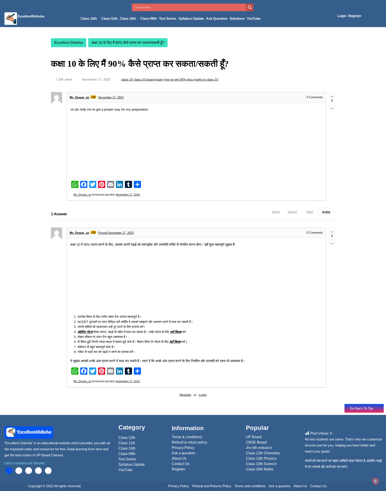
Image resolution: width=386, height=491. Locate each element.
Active (326, 211)
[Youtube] (38, 470)
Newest (292, 211)
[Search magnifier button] (250, 7)
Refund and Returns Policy (211, 486)
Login (342, 16)
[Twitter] (18, 470)
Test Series (167, 18)
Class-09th (148, 18)
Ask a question (279, 486)
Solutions (237, 18)
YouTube (253, 18)
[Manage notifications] (375, 481)
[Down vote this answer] (332, 242)
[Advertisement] (196, 146)
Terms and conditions (250, 486)
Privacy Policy (178, 486)
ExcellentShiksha (30, 16)
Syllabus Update (191, 18)
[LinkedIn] (28, 470)
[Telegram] (48, 470)
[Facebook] (9, 470)
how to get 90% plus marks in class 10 (191, 79)
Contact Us (318, 486)
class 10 (127, 79)
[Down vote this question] (332, 107)
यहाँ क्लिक (175, 332)
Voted (309, 211)
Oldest (276, 211)
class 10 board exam (148, 79)
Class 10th (128, 18)
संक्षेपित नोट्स (85, 332)
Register (354, 16)
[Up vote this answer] (332, 230)
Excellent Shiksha (68, 43)
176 (93, 97)
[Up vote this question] (332, 95)
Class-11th (109, 18)
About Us (300, 486)
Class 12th (89, 18)
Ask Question (216, 18)
